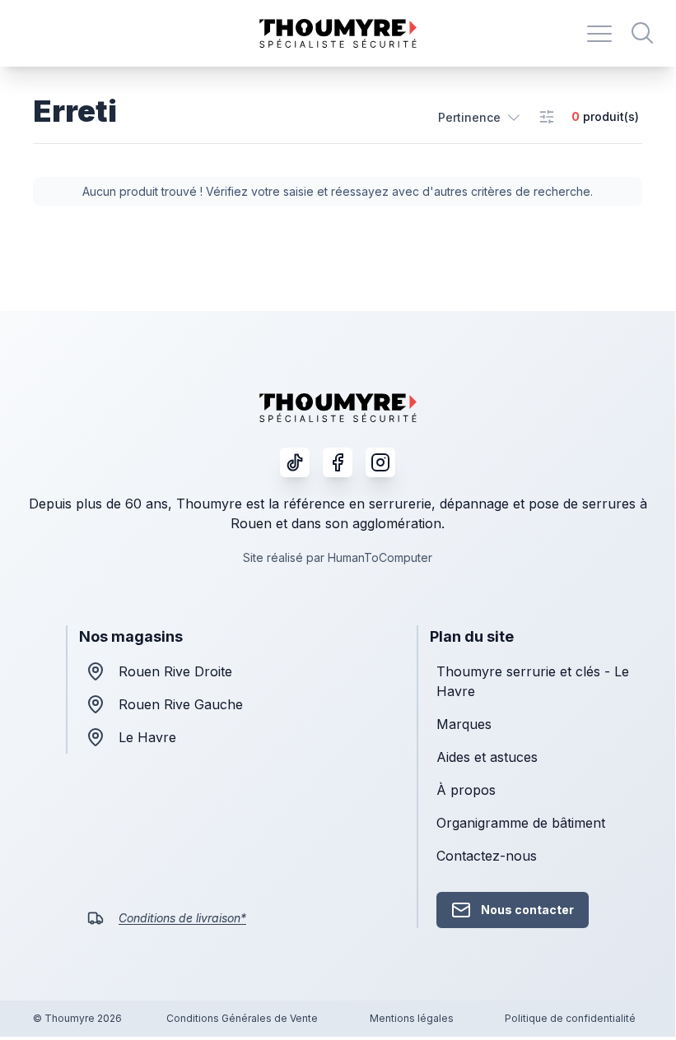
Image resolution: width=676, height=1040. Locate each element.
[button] (480, 117)
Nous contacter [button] (527, 910)
